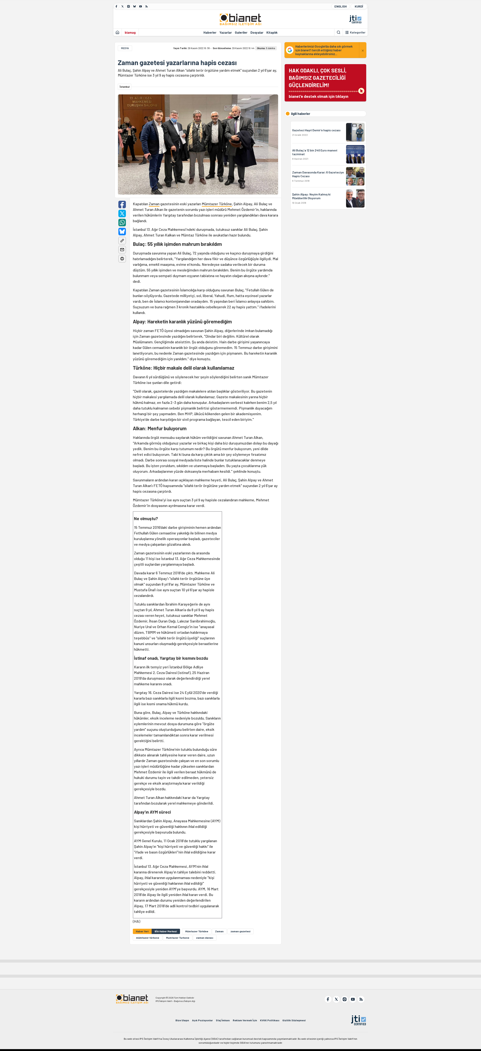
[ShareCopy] (122, 240)
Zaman (154, 203)
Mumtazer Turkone (177, 937)
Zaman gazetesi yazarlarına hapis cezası (177, 62)
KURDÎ (359, 6)
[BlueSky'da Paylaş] (122, 231)
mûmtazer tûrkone (147, 937)
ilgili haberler (300, 114)
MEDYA (125, 48)
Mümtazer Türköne (217, 203)
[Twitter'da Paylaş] (122, 213)
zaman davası (204, 937)
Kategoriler (357, 32)
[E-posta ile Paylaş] (122, 249)
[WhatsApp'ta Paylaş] (122, 222)
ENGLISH (340, 6)
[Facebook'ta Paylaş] (122, 204)
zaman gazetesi (240, 931)
